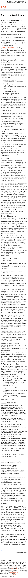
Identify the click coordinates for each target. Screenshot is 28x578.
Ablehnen (11, 576)
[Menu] (26, 7)
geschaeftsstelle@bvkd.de (21, 1)
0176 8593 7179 (11, 1)
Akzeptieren (4, 576)
